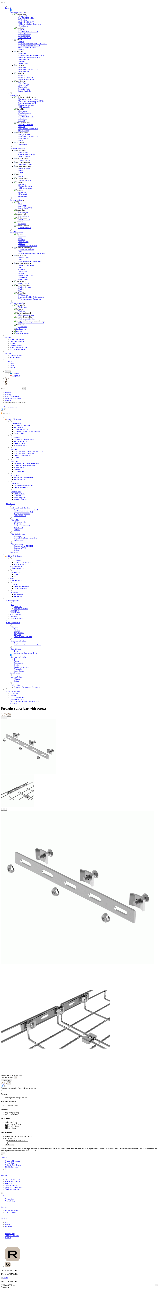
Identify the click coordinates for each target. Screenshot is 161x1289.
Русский (15, 373)
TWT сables (22, 20)
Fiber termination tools (26, 315)
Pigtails (20, 140)
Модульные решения (26, 105)
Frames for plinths (24, 91)
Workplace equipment (12, 1189)
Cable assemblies (24, 107)
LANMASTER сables (26, 18)
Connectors (22, 75)
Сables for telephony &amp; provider (27, 431)
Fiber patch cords (24, 135)
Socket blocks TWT (25, 208)
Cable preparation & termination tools (31, 323)
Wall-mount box (24, 59)
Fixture (20, 291)
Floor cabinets (23, 152)
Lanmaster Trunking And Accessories (31, 297)
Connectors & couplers (26, 77)
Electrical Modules (24, 228)
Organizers (22, 184)
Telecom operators (11, 1185)
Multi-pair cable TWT (26, 22)
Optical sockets (23, 131)
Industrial (21, 61)
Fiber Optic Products (25, 125)
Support (8, 353)
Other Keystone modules (27, 48)
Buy (2, 1195)
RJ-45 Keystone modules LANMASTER (32, 44)
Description (5, 1088)
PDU (20, 204)
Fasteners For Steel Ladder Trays (29, 261)
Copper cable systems (17, 12)
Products (8, 8)
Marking (21, 289)
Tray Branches (23, 242)
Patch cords (22, 67)
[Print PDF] (5, 715)
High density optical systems (28, 99)
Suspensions (22, 271)
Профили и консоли (25, 275)
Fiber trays (22, 236)
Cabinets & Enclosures (17, 149)
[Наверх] (156, 1285)
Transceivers (22, 144)
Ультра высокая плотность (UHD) (30, 101)
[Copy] (15, 1077)
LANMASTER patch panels (28, 32)
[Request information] (9, 1083)
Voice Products (23, 83)
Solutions (8, 337)
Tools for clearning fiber (26, 319)
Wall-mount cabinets (25, 164)
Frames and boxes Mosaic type (29, 57)
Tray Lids (21, 244)
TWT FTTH (22, 119)
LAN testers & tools (17, 303)
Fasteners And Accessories (27, 246)
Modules (21, 42)
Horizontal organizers (25, 186)
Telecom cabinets (24, 156)
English (16, 376)
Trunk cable (22, 115)
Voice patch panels (24, 38)
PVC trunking (23, 295)
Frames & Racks (24, 168)
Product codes (6, 1080)
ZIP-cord (21, 121)
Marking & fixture (24, 287)
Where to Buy (10, 1201)
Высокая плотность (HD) (27, 103)
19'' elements (22, 194)
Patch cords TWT (24, 71)
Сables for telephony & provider (29, 24)
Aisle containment (24, 160)
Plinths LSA (22, 87)
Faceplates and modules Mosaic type (31, 55)
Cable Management (16, 232)
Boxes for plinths (24, 89)
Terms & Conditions (12, 1236)
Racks (20, 172)
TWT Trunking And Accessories (29, 299)
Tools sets (21, 311)
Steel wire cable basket (26, 265)
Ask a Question (10, 1213)
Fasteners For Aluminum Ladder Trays (31, 254)
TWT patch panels (24, 34)
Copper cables (23, 16)
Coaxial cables (23, 26)
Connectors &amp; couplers (23, 485)
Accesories (22, 192)
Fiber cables (22, 111)
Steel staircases (23, 257)
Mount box (22, 53)
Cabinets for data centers (26, 154)
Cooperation (9, 1199)
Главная (8, 393)
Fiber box (21, 127)
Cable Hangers (23, 283)
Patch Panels (22, 30)
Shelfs (20, 176)
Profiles (21, 273)
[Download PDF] (2, 715)
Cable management (25, 188)
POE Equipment (24, 220)
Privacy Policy (10, 1234)
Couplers (21, 240)
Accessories (22, 196)
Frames (20, 170)
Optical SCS (14, 95)
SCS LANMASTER (12, 1179)
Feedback (8, 1226)
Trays (20, 238)
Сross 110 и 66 (23, 85)
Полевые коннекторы (26, 79)
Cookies (8, 1238)
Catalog (8, 395)
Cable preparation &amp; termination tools (24, 701)
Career (7, 1224)
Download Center (11, 1211)
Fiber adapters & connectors (28, 129)
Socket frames (23, 63)
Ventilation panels (24, 180)
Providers (8, 1183)
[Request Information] (9, 715)
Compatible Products (16, 1088)
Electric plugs (23, 212)
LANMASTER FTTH (26, 117)
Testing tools (22, 307)
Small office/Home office (14, 1187)
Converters (22, 224)
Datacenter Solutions (12, 1181)
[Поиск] (24, 388)
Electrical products (16, 200)
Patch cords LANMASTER (28, 69)
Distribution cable (24, 113)
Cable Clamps (23, 279)
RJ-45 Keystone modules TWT (29, 46)
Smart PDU (22, 206)
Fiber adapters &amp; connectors (25, 538)
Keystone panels (24, 36)
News (7, 1222)
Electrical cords (23, 216)
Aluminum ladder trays (26, 250)
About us (8, 362)
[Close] (14, 1285)
